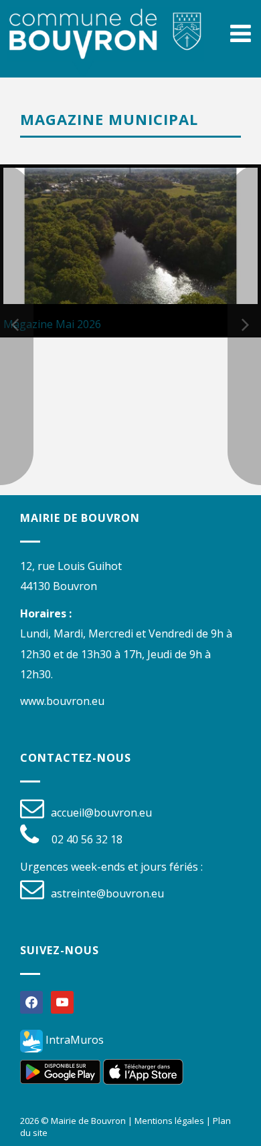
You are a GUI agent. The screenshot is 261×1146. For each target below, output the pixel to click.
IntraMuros (73, 1039)
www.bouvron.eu (62, 701)
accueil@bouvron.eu (101, 812)
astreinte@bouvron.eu (107, 893)
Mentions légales (169, 1121)
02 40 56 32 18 (87, 839)
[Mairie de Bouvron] (105, 47)
